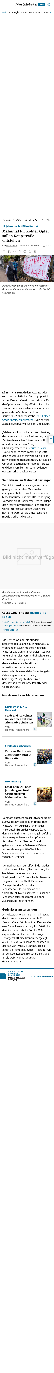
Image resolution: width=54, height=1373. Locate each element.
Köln (18, 220)
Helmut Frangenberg (17, 729)
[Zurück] (4, 12)
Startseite (7, 220)
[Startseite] (26, 4)
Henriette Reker (33, 220)
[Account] (49, 4)
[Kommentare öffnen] (51, 439)
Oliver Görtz (11, 245)
